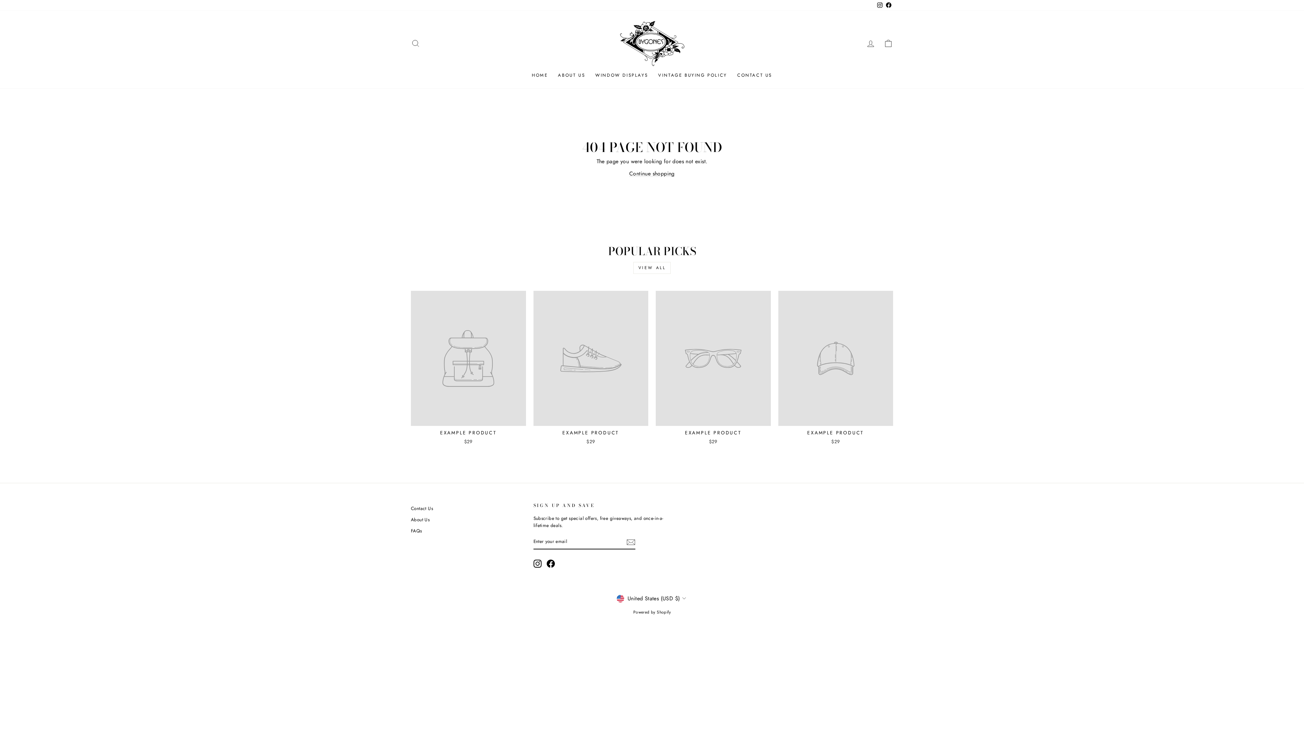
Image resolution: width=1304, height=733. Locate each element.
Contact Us (754, 75)
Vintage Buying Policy (692, 75)
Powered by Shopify (652, 612)
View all (652, 268)
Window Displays (621, 75)
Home (540, 75)
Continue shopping (652, 173)
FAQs (416, 530)
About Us (571, 75)
